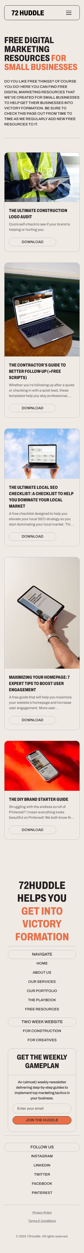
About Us (42, 972)
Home (42, 963)
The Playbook (42, 1000)
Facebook (42, 1183)
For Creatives (42, 1040)
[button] (67, 12)
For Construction (42, 1031)
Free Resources (42, 1009)
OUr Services (42, 982)
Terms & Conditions (42, 1221)
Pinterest (42, 1193)
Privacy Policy (42, 1212)
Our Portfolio (42, 991)
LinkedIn (42, 1165)
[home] (28, 13)
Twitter (42, 1174)
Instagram (42, 1156)
